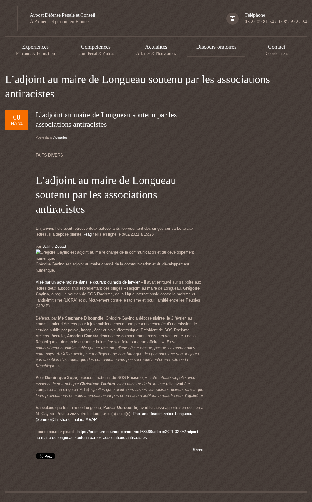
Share (198, 449)
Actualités (60, 137)
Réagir (88, 234)
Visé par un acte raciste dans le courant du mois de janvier (88, 282)
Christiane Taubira (68, 419)
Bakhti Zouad (54, 246)
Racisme (140, 413)
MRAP (91, 419)
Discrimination (161, 413)
